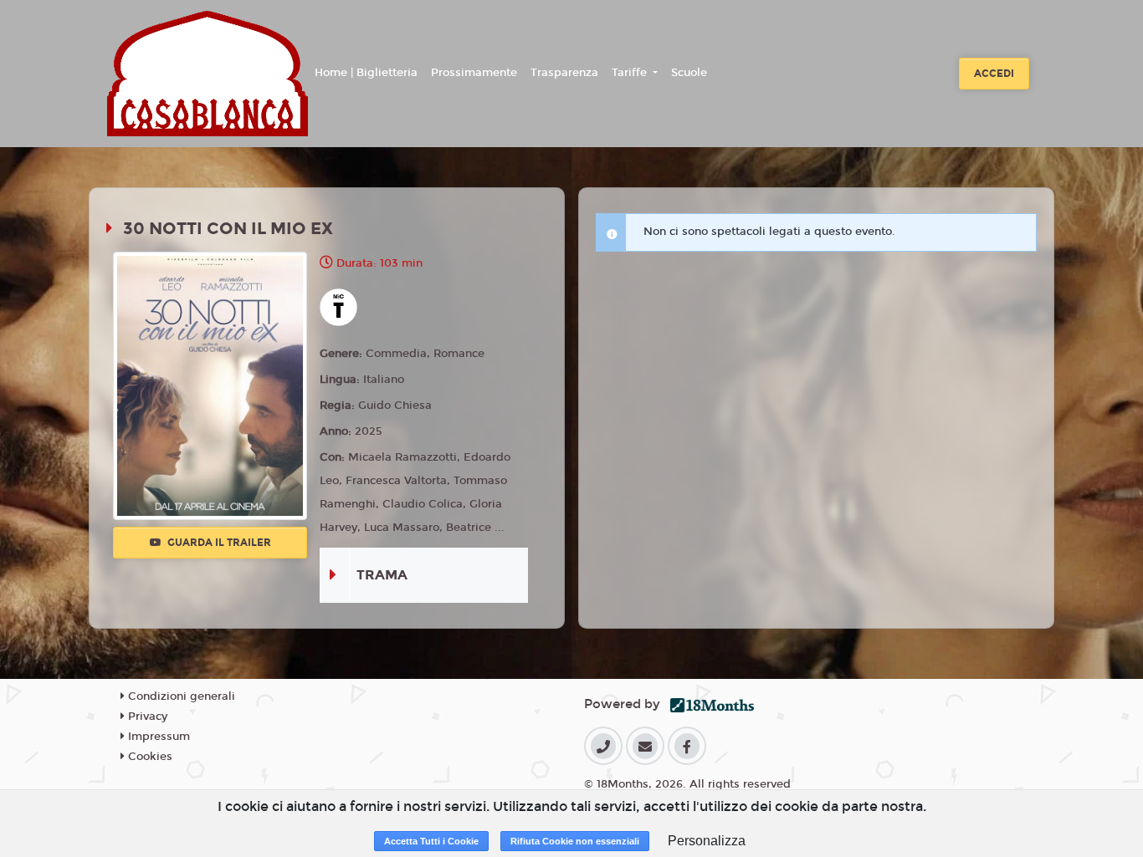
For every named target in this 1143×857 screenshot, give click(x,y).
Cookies (148, 756)
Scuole (689, 72)
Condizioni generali (180, 696)
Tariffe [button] (631, 72)
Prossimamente (474, 72)
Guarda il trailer (218, 542)
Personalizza (707, 841)
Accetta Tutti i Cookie (431, 841)
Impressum (157, 736)
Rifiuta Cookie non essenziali (574, 841)
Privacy (146, 716)
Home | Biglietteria (366, 72)
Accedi (994, 73)
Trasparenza (564, 72)
